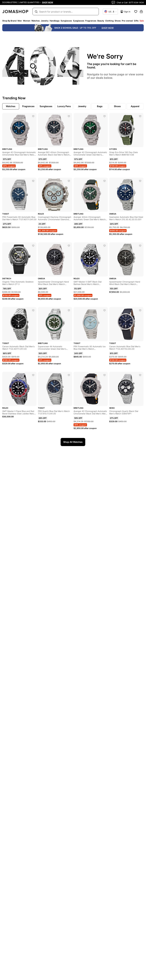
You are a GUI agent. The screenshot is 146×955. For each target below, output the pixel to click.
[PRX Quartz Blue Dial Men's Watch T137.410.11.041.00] (69, 375)
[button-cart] (141, 11)
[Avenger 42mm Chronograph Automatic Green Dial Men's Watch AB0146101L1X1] (104, 181)
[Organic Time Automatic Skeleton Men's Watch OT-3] (33, 246)
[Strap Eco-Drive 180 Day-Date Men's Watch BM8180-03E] (140, 116)
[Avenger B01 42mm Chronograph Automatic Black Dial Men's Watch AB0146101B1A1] (69, 116)
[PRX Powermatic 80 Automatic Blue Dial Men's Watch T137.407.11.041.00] (33, 181)
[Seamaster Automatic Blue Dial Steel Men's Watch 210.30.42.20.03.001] (140, 181)
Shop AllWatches (73, 442)
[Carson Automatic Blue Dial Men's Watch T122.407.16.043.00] (140, 310)
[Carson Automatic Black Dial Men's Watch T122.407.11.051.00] (33, 310)
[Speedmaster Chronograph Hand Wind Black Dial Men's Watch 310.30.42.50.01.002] (140, 246)
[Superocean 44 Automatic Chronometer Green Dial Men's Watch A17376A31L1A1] (69, 310)
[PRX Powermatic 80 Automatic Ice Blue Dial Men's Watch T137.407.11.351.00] (104, 310)
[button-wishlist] (135, 11)
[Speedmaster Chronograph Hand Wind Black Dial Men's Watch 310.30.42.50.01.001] (69, 246)
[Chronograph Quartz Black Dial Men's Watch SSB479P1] (140, 375)
